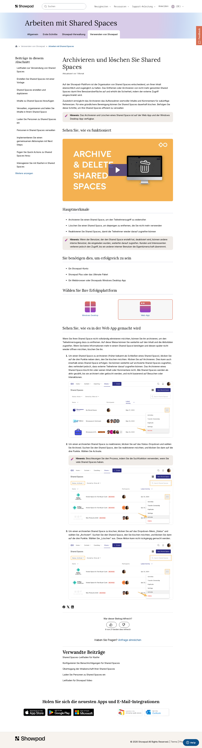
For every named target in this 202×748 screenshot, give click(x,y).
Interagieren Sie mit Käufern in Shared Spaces (36, 164)
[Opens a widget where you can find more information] (191, 743)
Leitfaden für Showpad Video (77, 680)
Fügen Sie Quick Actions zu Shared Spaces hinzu (34, 154)
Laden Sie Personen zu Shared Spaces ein (36, 121)
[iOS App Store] (34, 713)
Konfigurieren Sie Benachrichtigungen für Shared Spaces (91, 663)
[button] (117, 170)
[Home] (30, 740)
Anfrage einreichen (129, 639)
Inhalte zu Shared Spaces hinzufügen (35, 100)
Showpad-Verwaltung (73, 34)
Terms (174, 741)
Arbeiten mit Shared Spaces (61, 46)
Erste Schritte (50, 34)
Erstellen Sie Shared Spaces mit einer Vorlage (35, 80)
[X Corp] (68, 607)
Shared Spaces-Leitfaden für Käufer (81, 657)
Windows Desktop (90, 315)
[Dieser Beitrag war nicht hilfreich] (124, 625)
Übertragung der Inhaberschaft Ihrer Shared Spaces (89, 668)
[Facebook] (64, 607)
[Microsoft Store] (84, 713)
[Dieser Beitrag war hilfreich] (111, 625)
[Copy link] (85, 68)
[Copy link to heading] (113, 130)
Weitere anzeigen (24, 173)
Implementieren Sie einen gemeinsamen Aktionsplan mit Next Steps (34, 141)
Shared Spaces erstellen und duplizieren (31, 91)
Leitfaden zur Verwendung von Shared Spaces (36, 69)
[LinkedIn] (72, 607)
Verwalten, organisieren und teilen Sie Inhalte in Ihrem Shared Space (35, 110)
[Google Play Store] (59, 713)
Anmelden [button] (163, 6)
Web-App (145, 315)
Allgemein (32, 34)
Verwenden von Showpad (104, 34)
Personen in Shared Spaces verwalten (36, 130)
